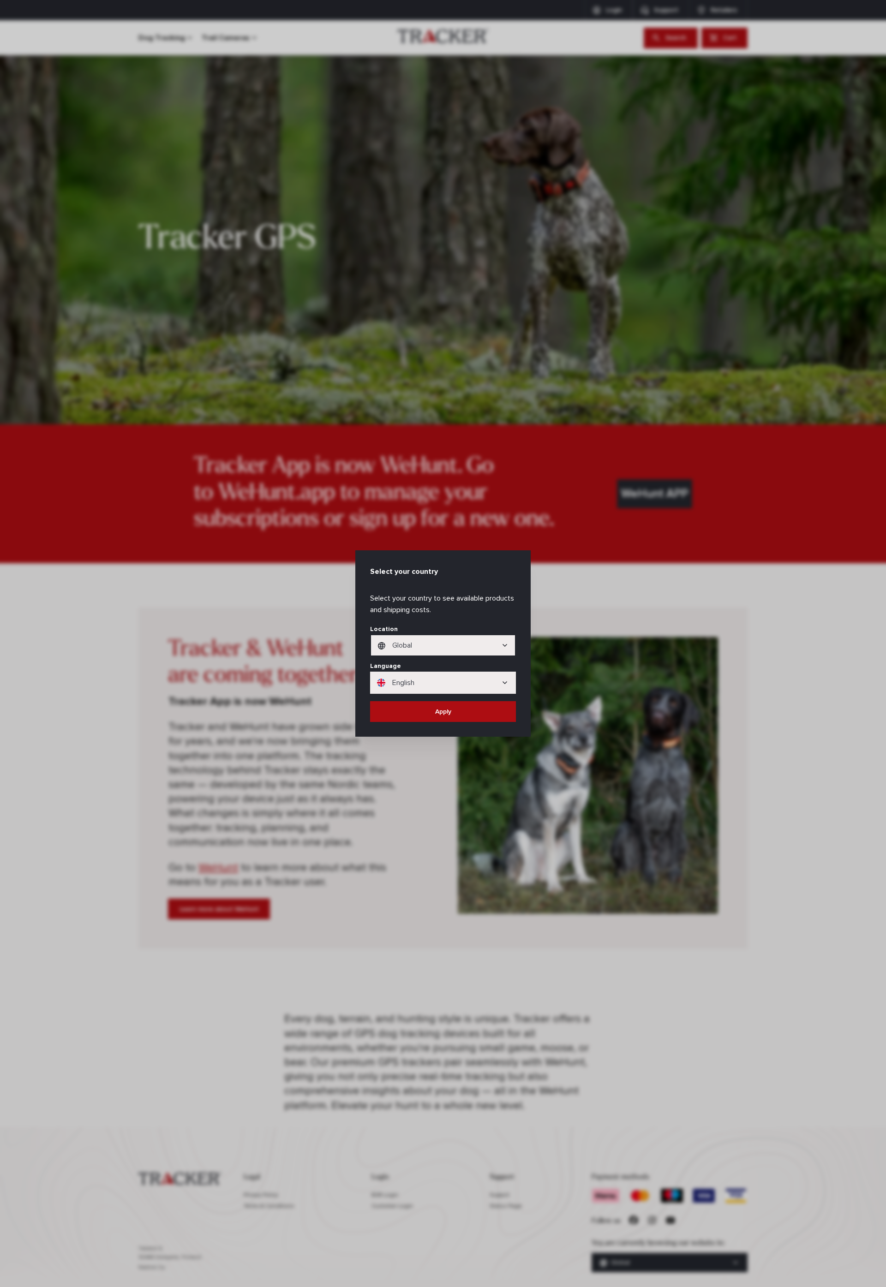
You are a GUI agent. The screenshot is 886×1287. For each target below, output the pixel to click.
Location (384, 629)
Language (385, 666)
